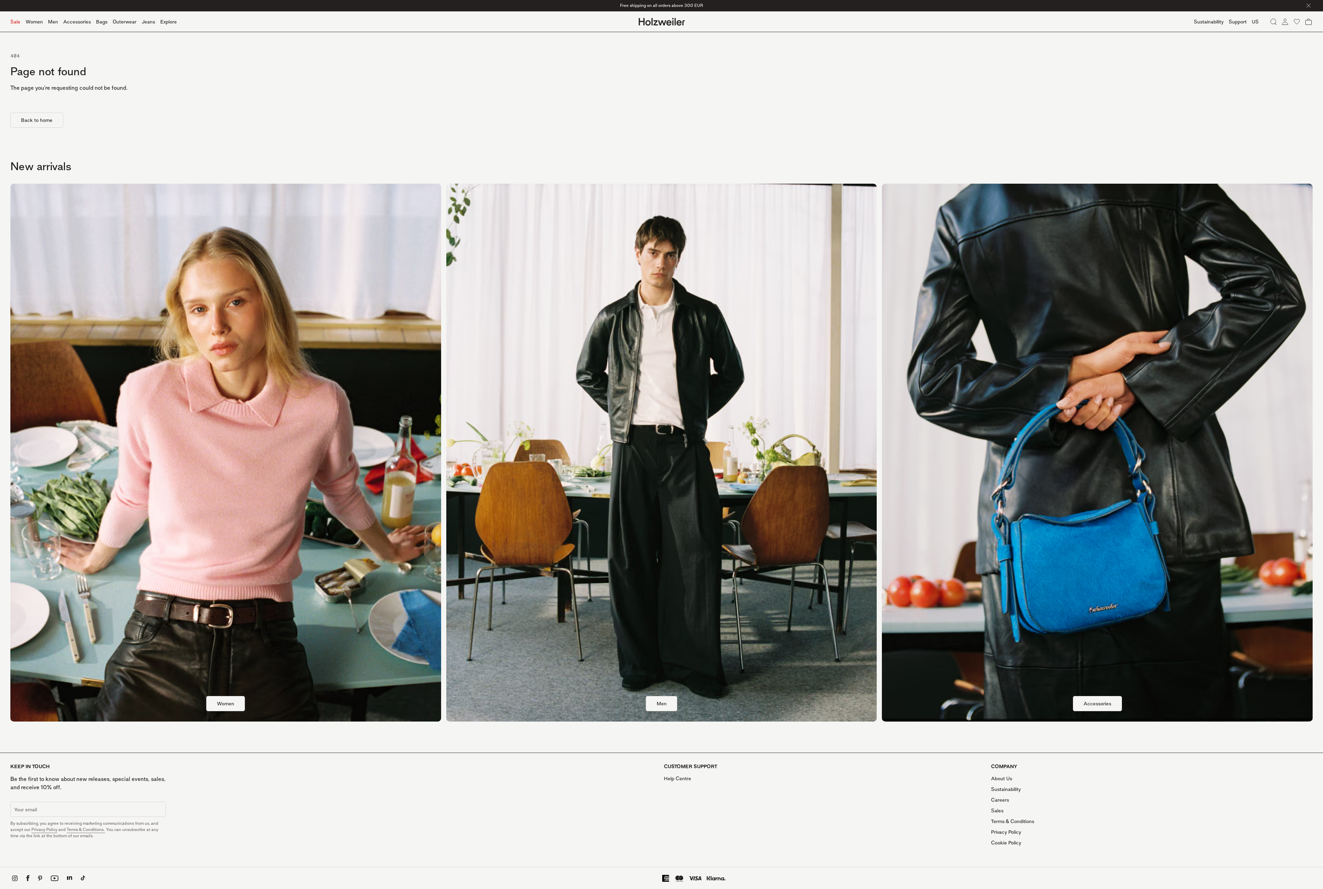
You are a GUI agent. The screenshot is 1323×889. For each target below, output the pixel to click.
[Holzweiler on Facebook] (28, 878)
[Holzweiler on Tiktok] (83, 878)
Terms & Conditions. (86, 829)
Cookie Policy (1006, 842)
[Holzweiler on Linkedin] (69, 878)
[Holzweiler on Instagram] (14, 878)
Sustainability (1006, 789)
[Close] (1308, 5)
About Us (1001, 778)
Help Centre (677, 778)
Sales (997, 810)
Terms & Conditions (1012, 821)
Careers (1000, 800)
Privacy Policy (44, 829)
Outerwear (124, 22)
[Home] (662, 21)
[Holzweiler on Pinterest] (40, 878)
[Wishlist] (1297, 22)
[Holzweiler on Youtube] (54, 878)
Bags (101, 22)
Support (1238, 22)
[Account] (1285, 22)
